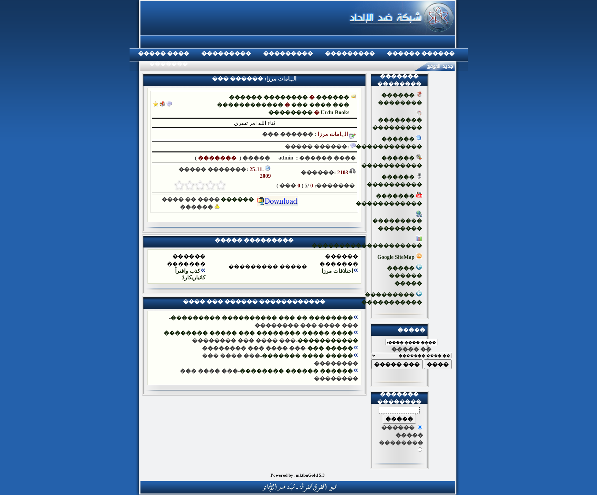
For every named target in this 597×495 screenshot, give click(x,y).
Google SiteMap (396, 257)
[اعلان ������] (169, 105)
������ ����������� (391, 161)
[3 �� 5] (200, 185)
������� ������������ (389, 199)
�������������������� (367, 246)
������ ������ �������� (296, 371)
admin (285, 158)
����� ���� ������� (307, 356)
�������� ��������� (397, 123)
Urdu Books (335, 112)
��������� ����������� (391, 298)
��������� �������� (397, 224)
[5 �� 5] (179, 185)
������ (239, 199)
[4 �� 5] (189, 185)
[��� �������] (155, 105)
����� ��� (330, 348)
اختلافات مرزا (337, 271)
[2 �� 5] (210, 185)
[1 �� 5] (221, 185)
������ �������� (268, 97)
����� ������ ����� (404, 275)
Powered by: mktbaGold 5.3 (298, 475)
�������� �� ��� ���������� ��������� (262, 318)
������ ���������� (394, 180)
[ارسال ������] (162, 105)
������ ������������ (389, 142)
